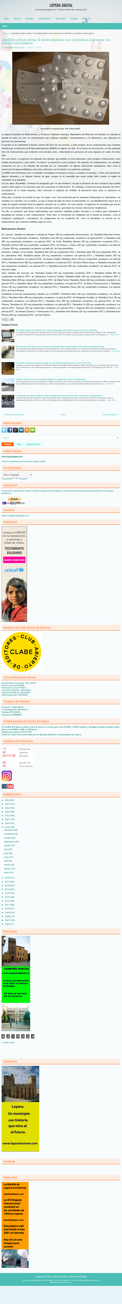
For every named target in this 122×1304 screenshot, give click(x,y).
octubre (8, 838)
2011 (7, 905)
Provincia (29, 18)
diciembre (9, 830)
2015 (7, 889)
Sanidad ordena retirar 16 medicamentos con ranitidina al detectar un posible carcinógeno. (56, 41)
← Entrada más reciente (13, 414)
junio (6, 853)
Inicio (6, 18)
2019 (7, 827)
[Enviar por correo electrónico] (3, 319)
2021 (7, 819)
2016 (7, 885)
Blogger (83, 1276)
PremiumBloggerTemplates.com (85, 1280)
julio (6, 849)
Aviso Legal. (61, 18)
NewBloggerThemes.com (61, 1282)
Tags (19, 444)
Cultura (74, 18)
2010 (7, 908)
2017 (7, 882)
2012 (7, 901)
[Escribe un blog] (6, 319)
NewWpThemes (38, 1280)
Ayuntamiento (45, 18)
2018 (7, 878)
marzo (7, 865)
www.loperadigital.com (14, 47)
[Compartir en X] (9, 319)
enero (7, 872)
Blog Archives (33, 444)
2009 (7, 912)
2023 (7, 812)
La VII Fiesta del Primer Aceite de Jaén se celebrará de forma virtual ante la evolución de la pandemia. (59, 396)
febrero (7, 868)
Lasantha (66, 1280)
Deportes (86, 18)
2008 (7, 916)
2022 (7, 815)
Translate (23, 479)
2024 (7, 808)
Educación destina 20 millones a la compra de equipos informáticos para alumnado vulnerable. (56, 330)
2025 (7, 804)
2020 (7, 823)
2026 (7, 800)
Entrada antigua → (111, 414)
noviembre (9, 834)
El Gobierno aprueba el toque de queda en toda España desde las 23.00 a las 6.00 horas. (53, 363)
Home (5, 33)
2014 (7, 893)
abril (6, 861)
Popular (7, 444)
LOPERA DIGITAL (61, 5)
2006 (7, 924)
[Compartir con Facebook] (12, 319)
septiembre (9, 841)
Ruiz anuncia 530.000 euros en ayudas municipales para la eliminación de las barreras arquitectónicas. (60, 346)
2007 (7, 920)
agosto (7, 845)
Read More (114, 335)
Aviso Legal (8, 1042)
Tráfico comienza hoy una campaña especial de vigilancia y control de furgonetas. (51, 379)
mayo (7, 857)
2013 (7, 897)
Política (17, 18)
